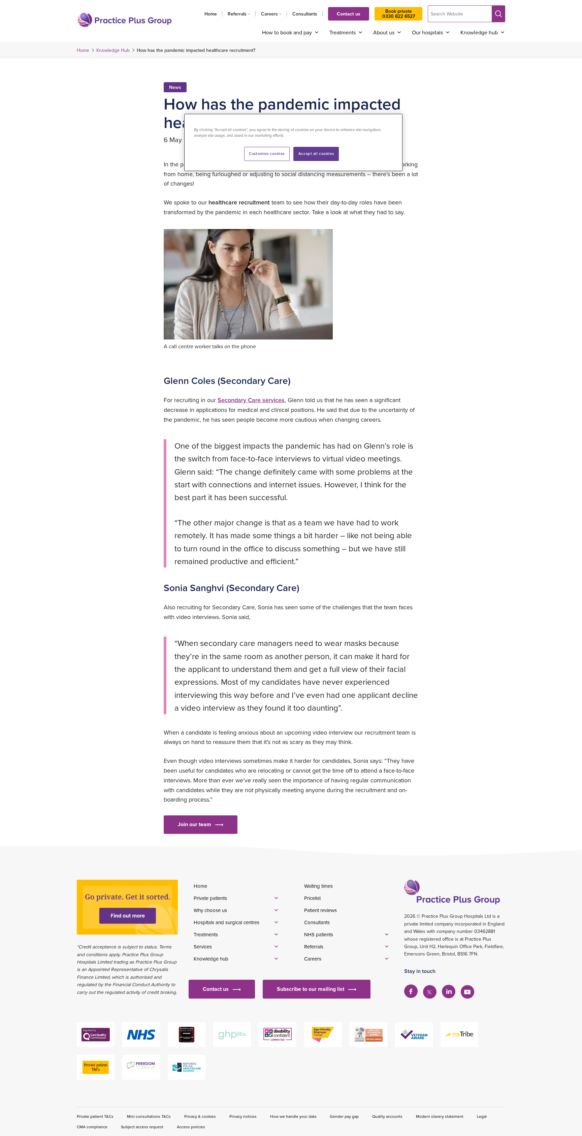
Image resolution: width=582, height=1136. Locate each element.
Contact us (348, 13)
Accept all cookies (316, 153)
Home (210, 13)
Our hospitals (427, 32)
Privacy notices (243, 1116)
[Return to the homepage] (124, 20)
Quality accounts (387, 1116)
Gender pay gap (344, 1116)
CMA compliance (92, 1127)
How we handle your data (293, 1116)
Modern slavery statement (439, 1116)
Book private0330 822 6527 (398, 14)
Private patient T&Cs (95, 1116)
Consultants (304, 13)
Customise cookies (267, 153)
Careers (269, 13)
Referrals (237, 13)
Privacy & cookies (200, 1116)
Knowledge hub (479, 32)
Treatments (342, 32)
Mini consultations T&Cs (149, 1116)
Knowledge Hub (113, 50)
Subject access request (142, 1127)
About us (383, 32)
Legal (482, 1116)
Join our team (194, 824)
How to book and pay (287, 32)
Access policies (191, 1127)
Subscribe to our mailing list (310, 989)
